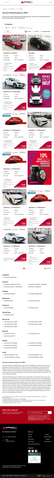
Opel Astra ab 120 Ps (9, 333)
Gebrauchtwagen (48, 436)
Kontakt (30, 436)
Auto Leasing (31, 441)
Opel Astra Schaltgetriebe (35, 293)
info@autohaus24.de (10, 441)
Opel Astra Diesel (33, 307)
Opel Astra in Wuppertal (35, 286)
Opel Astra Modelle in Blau (11, 354)
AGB (8, 475)
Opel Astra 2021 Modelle (10, 343)
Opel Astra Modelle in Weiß (36, 357)
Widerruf (11, 475)
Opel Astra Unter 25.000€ (35, 324)
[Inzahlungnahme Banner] (40, 90)
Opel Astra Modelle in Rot (35, 354)
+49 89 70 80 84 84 (11, 436)
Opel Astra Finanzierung (10, 277)
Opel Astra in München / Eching (12, 284)
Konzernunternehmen (31, 418)
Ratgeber (48, 439)
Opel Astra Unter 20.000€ (10, 324)
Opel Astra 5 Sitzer (9, 314)
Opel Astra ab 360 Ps (9, 336)
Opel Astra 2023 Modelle (10, 345)
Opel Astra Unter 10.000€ (10, 322)
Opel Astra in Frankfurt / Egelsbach (38, 284)
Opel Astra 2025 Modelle (10, 347)
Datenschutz (17, 475)
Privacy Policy (5, 467)
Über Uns (30, 434)
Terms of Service (14, 467)
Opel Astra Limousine (34, 300)
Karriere (47, 434)
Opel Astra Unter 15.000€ (35, 322)
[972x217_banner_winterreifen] (40, 168)
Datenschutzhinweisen (33, 419)
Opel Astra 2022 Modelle (35, 343)
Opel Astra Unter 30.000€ (10, 326)
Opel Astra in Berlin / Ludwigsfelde (13, 286)
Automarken (31, 439)
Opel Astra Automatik (9, 293)
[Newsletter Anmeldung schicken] (50, 412)
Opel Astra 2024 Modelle (35, 345)
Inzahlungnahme (48, 441)
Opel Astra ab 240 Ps (34, 333)
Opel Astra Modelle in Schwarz (12, 357)
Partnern (39, 418)
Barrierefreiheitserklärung (34, 444)
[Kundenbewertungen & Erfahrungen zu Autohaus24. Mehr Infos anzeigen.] (34, 457)
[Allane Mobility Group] (47, 476)
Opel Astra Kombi (8, 300)
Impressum (23, 475)
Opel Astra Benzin (9, 307)
